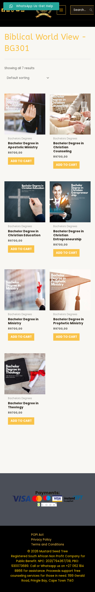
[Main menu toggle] (61, 9)
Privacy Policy (41, 539)
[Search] (91, 10)
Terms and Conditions (47, 544)
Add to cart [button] (21, 161)
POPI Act (37, 535)
